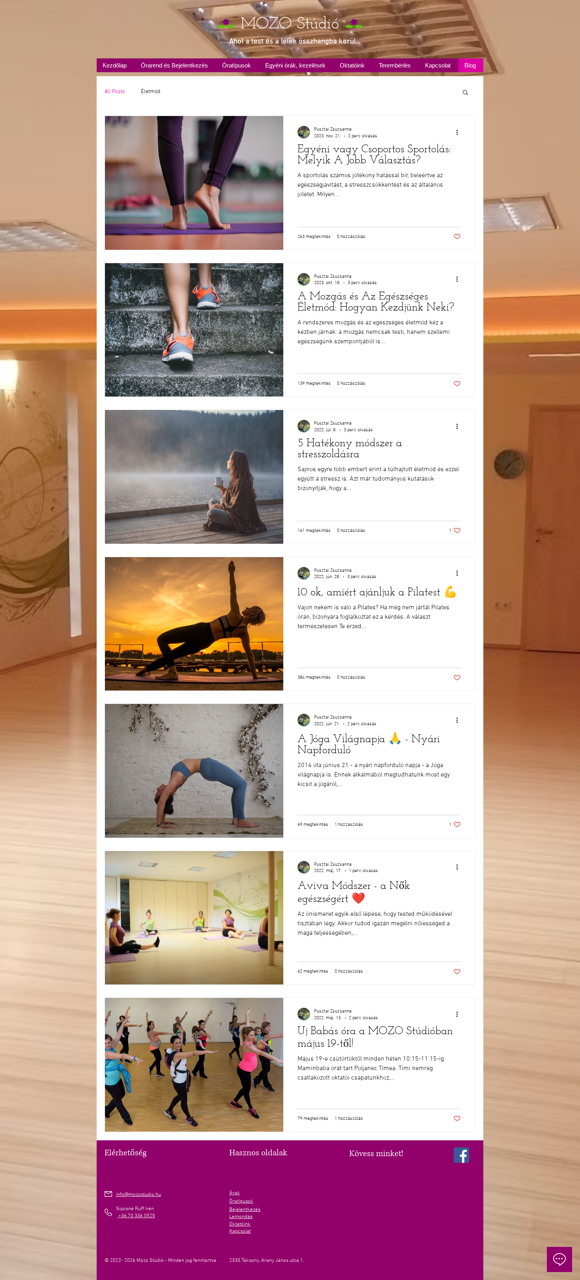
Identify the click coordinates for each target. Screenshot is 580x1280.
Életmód (150, 91)
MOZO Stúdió (290, 24)
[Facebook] (461, 1155)
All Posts (115, 91)
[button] (465, 93)
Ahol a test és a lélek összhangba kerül (292, 41)
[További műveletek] (459, 132)
